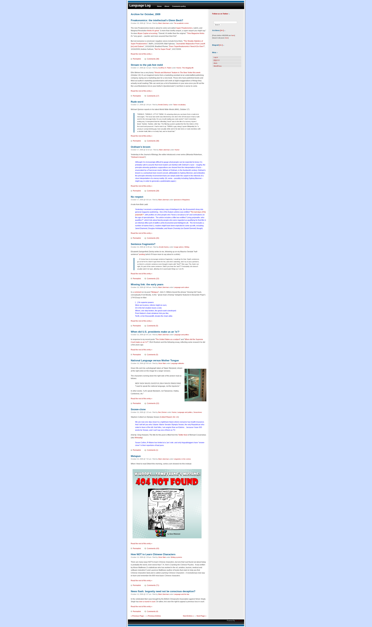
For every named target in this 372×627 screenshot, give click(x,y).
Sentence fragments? (143, 244)
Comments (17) (153, 96)
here (233, 35)
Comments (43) (153, 548)
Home (159, 6)
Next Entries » (188, 616)
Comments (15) (153, 279)
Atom (215, 63)
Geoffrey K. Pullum (164, 68)
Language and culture (181, 287)
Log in (216, 57)
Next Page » (201, 616)
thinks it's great (153, 31)
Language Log (140, 5)
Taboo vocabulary (179, 104)
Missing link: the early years (147, 284)
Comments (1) (152, 450)
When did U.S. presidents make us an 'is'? (155, 331)
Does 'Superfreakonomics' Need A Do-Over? (186, 46)
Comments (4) (152, 611)
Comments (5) (152, 326)
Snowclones (197, 412)
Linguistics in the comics (182, 459)
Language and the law (181, 594)
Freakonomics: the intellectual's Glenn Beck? (157, 20)
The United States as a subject (168, 339)
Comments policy (179, 6)
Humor (178, 68)
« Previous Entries (153, 616)
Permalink (137, 59)
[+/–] (222, 30)
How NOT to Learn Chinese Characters (153, 554)
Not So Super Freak (162, 49)
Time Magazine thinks (195, 33)
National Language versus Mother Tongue (155, 360)
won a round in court (147, 602)
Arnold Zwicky (163, 104)
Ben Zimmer (162, 412)
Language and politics (181, 334)
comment (137, 292)
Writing (186, 247)
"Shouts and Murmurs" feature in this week (177, 73)
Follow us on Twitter (220, 14)
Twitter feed (182, 435)
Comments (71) (153, 585)
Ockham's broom (140, 146)
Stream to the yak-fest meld (147, 64)
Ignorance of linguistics (182, 200)
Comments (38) (153, 59)
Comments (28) (153, 191)
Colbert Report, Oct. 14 (169, 417)
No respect (137, 196)
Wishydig (138, 438)
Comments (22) (153, 403)
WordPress (218, 66)
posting (142, 254)
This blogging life (188, 68)
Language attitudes (177, 363)
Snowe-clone (138, 409)
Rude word (137, 101)
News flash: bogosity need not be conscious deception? (163, 591)
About (166, 6)
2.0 (216, 60)
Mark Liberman (163, 23)
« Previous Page (137, 616)
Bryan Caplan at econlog (147, 33)
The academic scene (181, 23)
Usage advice (179, 247)
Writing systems (176, 557)
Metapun (154, 292)
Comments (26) (153, 238)
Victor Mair (162, 363)
